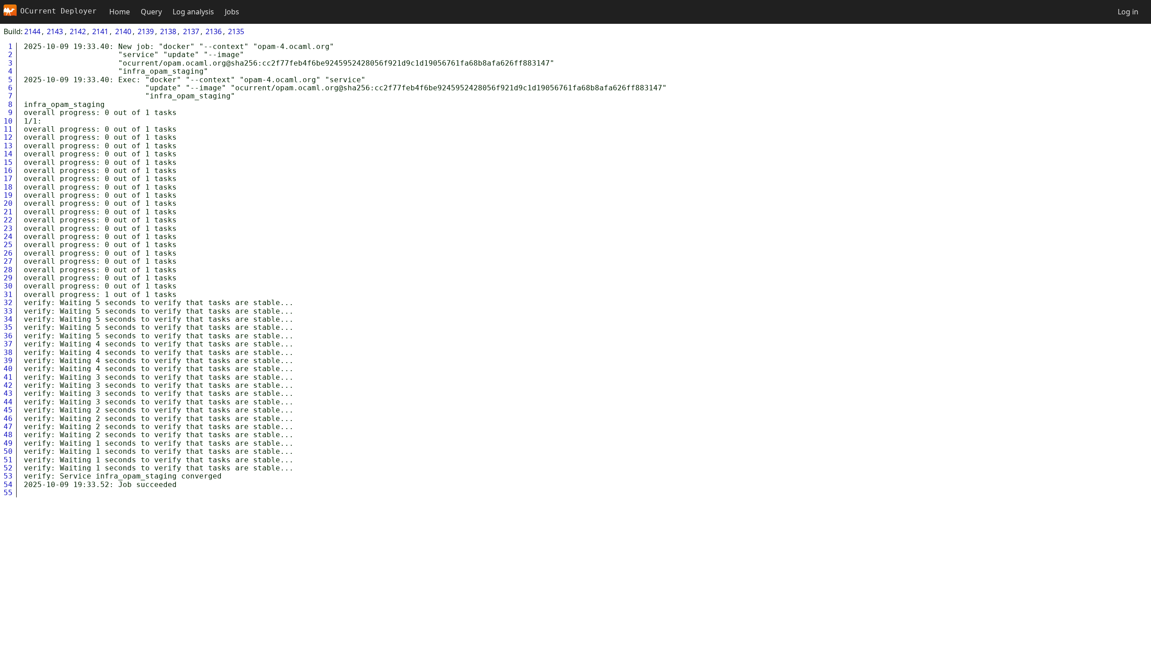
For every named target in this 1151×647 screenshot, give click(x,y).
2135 (236, 31)
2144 (32, 31)
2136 (213, 31)
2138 (168, 31)
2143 (55, 31)
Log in (1128, 12)
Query (151, 12)
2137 (191, 31)
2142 (78, 31)
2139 (146, 31)
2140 (123, 31)
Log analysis (193, 12)
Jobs (232, 12)
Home (119, 12)
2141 (100, 31)
